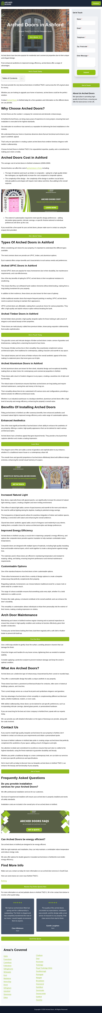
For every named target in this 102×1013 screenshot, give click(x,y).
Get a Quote (34, 37)
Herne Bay (7, 981)
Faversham (8, 959)
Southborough (41, 971)
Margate (39, 977)
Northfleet (39, 987)
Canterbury (7, 962)
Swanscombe (41, 993)
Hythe (6, 956)
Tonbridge (39, 965)
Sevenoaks (40, 990)
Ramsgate (39, 974)
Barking (4, 881)
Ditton (6, 997)
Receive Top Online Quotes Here (35, 886)
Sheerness (7, 994)
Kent (5, 975)
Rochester (39, 962)
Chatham (39, 955)
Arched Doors (12, 100)
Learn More (35, 444)
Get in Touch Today (35, 335)
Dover (6, 985)
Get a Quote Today (35, 236)
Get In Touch (86, 85)
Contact (96, 3)
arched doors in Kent (34, 168)
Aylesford (7, 991)
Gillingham (7, 988)
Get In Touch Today (35, 71)
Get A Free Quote (35, 938)
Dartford (39, 997)
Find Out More (35, 639)
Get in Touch (35, 771)
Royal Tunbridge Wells (44, 968)
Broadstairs (40, 981)
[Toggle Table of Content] (20, 78)
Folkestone (7, 966)
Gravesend (40, 984)
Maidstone (7, 978)
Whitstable (7, 972)
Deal (37, 958)
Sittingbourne (8, 969)
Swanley (39, 1000)
